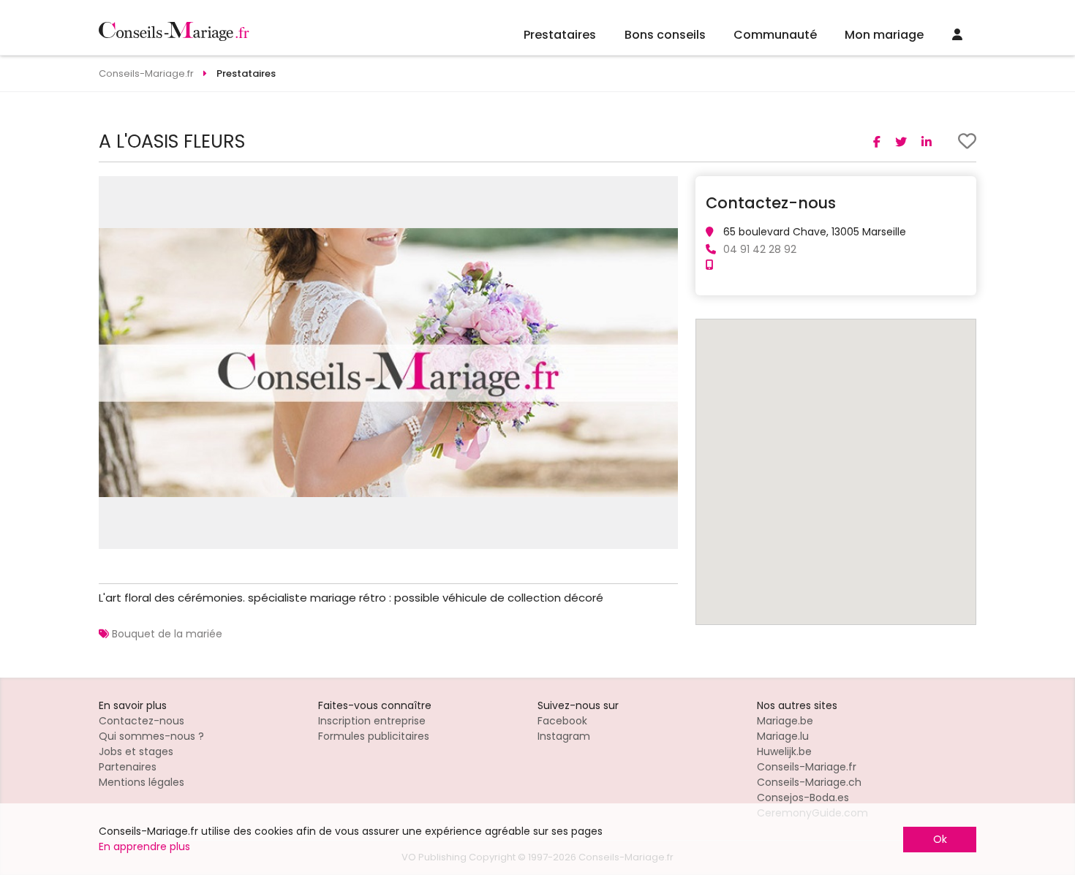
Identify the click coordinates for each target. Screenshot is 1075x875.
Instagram (564, 736)
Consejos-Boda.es (803, 797)
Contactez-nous (141, 720)
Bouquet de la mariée (167, 633)
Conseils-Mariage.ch (809, 782)
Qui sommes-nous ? (151, 736)
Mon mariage (884, 34)
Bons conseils (665, 34)
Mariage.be (785, 720)
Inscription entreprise (372, 720)
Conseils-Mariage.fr (806, 767)
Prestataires (560, 34)
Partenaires (127, 767)
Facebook (562, 720)
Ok (940, 839)
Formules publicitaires (373, 736)
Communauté (775, 34)
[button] (664, 189)
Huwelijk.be (784, 751)
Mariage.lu (783, 736)
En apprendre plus (144, 846)
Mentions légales (141, 782)
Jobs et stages (136, 751)
